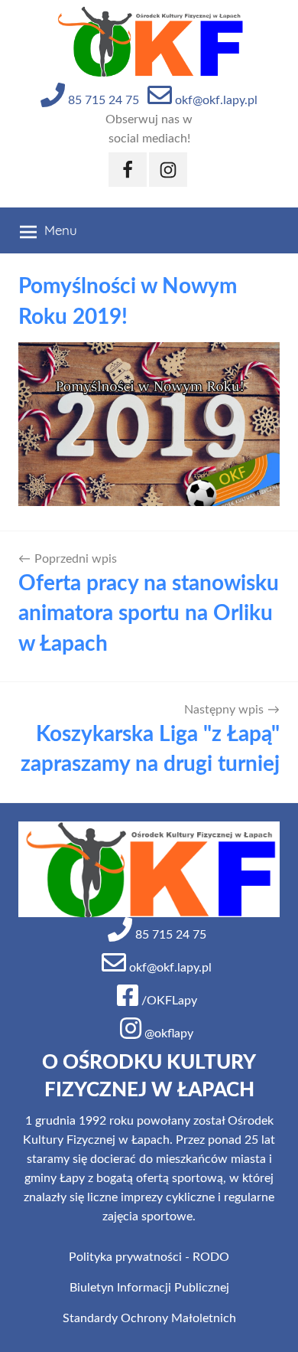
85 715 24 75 (102, 100)
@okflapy (167, 1033)
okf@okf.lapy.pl (215, 100)
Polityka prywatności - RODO (149, 1257)
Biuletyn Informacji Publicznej (149, 1288)
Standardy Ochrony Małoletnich (149, 1318)
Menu (60, 230)
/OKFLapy (167, 1000)
